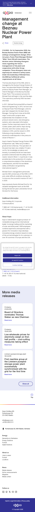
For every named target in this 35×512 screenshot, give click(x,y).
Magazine (5, 474)
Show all (25, 384)
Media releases (7, 470)
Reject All (17, 255)
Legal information (15, 501)
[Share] (3, 43)
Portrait (4, 442)
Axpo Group (10, 5)
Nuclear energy (18, 43)
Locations (5, 459)
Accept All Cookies (17, 260)
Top (32, 397)
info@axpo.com (7, 420)
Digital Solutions (7, 444)
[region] (17, 256)
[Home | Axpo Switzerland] (9, 13)
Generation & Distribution (10, 438)
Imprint (7, 501)
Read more (8, 320)
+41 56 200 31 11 (7, 422)
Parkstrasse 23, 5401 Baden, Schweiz (17, 428)
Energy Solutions (7, 440)
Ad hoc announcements (9, 472)
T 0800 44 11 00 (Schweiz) (11, 271)
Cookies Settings (17, 265)
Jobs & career (6, 455)
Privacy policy (26, 501)
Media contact (6, 476)
